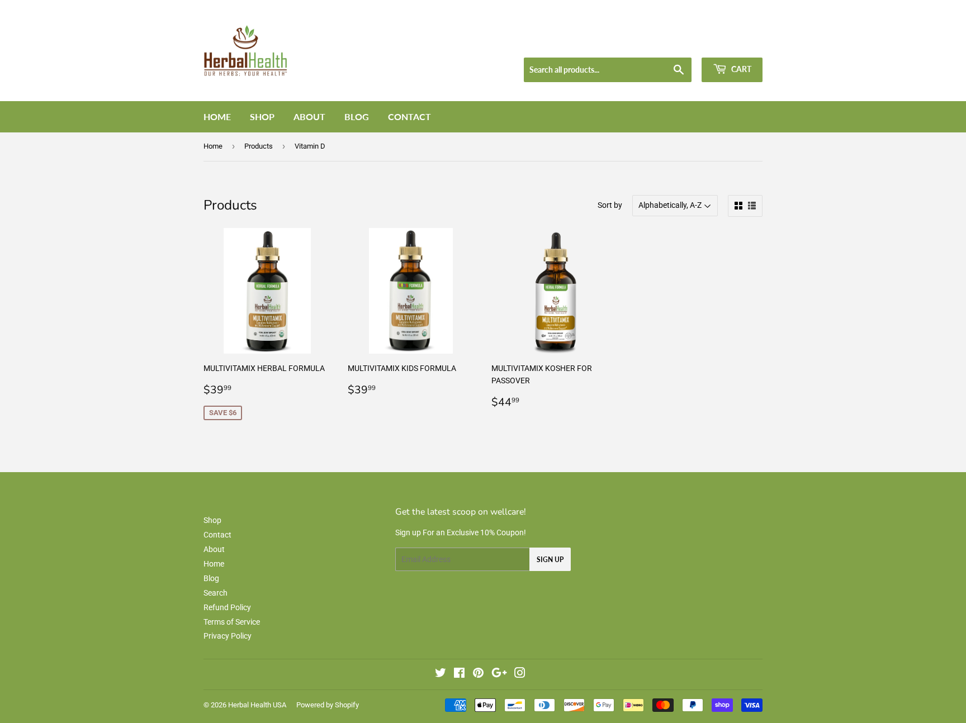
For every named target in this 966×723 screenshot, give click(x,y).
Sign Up (550, 559)
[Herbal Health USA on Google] (499, 674)
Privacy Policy (227, 635)
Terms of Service (231, 621)
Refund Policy (227, 607)
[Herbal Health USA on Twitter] (440, 674)
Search (215, 592)
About (309, 116)
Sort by (610, 205)
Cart (740, 69)
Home (217, 116)
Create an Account (735, 43)
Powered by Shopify (327, 705)
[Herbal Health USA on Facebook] (459, 674)
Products (258, 146)
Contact (409, 116)
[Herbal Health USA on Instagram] (519, 674)
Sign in (682, 43)
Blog (356, 116)
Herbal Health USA (257, 705)
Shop (262, 116)
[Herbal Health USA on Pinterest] (478, 674)
